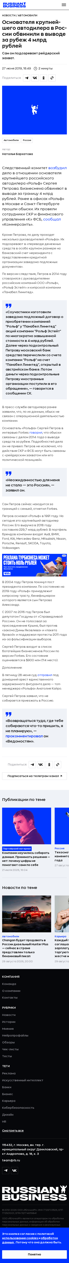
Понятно (34, 1254)
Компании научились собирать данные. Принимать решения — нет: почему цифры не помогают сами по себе (26, 859)
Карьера (8, 1101)
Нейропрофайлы (15, 1035)
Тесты (7, 1056)
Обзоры (8, 1042)
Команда (9, 984)
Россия (27, 140)
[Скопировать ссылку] (52, 77)
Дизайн (7, 1114)
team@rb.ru (11, 1160)
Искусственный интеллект (22, 1080)
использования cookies (20, 1238)
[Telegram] (5, 1170)
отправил (45, 675)
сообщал (52, 219)
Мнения (8, 1028)
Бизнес (7, 1094)
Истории (8, 1022)
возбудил (57, 168)
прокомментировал (24, 736)
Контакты (10, 997)
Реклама (9, 1073)
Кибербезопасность (18, 1107)
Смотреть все (13, 1130)
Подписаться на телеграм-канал (33, 776)
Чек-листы (10, 1049)
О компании (11, 991)
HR (4, 1121)
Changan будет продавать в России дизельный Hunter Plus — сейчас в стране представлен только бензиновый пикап (25, 948)
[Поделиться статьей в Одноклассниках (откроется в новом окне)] (43, 77)
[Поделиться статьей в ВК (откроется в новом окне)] (35, 77)
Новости (9, 15)
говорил (35, 432)
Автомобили (27, 15)
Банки (6, 1087)
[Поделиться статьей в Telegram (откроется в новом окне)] (26, 77)
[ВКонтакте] (14, 1170)
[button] (64, 5)
